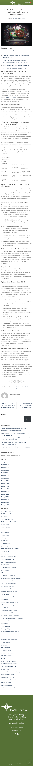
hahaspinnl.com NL (6, 589)
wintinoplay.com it (6, 682)
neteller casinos (5, 626)
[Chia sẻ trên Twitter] (15, 381)
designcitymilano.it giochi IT (8, 567)
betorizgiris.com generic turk (8, 557)
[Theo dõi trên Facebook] (15, 734)
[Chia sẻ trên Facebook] (12, 381)
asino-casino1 (5, 532)
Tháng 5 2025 (5, 499)
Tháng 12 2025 (5, 483)
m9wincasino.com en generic (9, 605)
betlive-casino (5, 551)
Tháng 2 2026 (5, 478)
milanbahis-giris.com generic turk (10, 615)
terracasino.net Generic (7, 653)
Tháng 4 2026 (5, 472)
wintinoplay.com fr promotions (9, 680)
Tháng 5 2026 (5, 470)
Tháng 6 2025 (5, 497)
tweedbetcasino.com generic (9, 663)
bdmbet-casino (5, 540)
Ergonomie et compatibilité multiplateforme (14, 68)
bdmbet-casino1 (5, 543)
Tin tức (3, 658)
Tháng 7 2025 (5, 494)
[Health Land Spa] (16, 3)
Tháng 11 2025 (5, 486)
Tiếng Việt (27, 2)
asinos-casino (5, 535)
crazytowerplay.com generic (8, 562)
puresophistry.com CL (7, 637)
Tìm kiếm (3, 414)
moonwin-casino (5, 621)
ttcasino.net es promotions (8, 661)
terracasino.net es (6, 650)
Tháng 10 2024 (5, 505)
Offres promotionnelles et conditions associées (15, 62)
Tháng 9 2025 (5, 491)
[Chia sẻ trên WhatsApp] (9, 381)
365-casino (4, 516)
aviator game (4, 538)
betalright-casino (5, 546)
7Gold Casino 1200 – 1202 (8, 522)
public (2, 634)
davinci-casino (5, 564)
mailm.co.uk (4, 607)
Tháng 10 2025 (5, 489)
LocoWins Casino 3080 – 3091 (9, 602)
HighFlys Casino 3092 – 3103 (9, 591)
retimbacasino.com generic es (9, 639)
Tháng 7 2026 (5, 464)
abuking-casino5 (5, 527)
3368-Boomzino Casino (7, 514)
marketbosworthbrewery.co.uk (9, 610)
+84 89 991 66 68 (16, 728)
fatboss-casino (5, 573)
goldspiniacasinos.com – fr (8, 583)
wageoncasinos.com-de (7, 674)
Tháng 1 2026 (5, 481)
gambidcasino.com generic (8, 575)
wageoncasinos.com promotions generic (12, 672)
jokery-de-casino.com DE (7, 597)
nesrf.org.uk (4, 623)
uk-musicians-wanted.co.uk (8, 666)
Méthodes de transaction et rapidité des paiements (16, 65)
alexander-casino (5, 530)
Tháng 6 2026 (5, 467)
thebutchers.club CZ (6, 655)
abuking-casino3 (5, 524)
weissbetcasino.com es (7, 677)
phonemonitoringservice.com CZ (10, 631)
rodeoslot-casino (5, 642)
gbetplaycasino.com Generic (8, 581)
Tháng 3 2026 (5, 475)
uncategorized (16, 8)
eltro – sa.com (5, 570)
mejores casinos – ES (7, 613)
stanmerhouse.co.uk (6, 647)
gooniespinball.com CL (7, 586)
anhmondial (22, 18)
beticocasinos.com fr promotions (10, 548)
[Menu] (2, 2)
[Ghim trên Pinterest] (20, 381)
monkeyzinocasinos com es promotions (12, 618)
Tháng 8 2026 (5, 462)
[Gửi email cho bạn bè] (18, 381)
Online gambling (5, 629)
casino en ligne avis (11, 97)
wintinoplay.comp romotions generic (11, 688)
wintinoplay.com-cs (6, 685)
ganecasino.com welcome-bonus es (10, 578)
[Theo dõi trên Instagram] (17, 734)
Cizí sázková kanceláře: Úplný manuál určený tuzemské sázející (25, 405)
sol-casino (4, 645)
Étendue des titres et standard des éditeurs (14, 60)
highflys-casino (5, 594)
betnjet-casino (5, 554)
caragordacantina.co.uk (7, 559)
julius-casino (4, 599)
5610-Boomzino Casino (7, 519)
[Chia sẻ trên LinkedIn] (23, 381)
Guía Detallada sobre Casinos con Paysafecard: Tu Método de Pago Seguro (8, 405)
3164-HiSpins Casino (7, 511)
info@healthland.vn (16, 723)
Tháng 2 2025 (5, 502)
